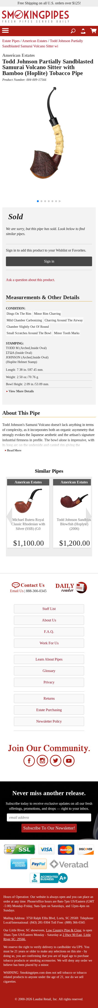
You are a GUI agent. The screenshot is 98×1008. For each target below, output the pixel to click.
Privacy (49, 682)
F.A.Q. (49, 632)
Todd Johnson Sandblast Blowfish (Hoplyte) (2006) (74, 524)
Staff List (49, 609)
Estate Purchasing (49, 710)
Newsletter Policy (49, 721)
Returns (49, 698)
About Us (49, 620)
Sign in (49, 261)
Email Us (16, 591)
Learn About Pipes (49, 659)
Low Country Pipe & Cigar (63, 930)
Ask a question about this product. (30, 280)
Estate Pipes (11, 41)
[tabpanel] (28, 513)
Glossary (49, 671)
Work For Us (49, 643)
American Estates (34, 41)
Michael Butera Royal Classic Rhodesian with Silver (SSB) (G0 (28, 524)
